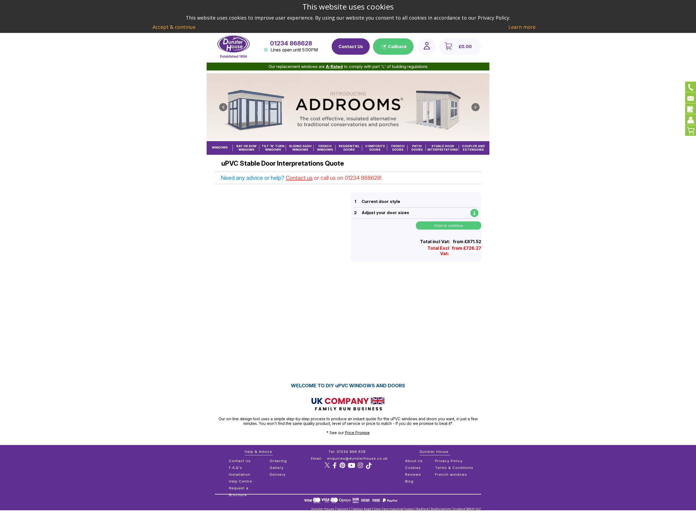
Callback (397, 46)
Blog (409, 481)
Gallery (277, 467)
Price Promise (357, 432)
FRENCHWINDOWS (325, 148)
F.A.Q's (235, 467)
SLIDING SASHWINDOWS (300, 148)
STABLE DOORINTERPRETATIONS (442, 148)
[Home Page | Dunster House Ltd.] (233, 56)
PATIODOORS (417, 148)
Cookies (413, 467)
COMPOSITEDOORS (375, 148)
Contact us (299, 178)
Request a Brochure (238, 491)
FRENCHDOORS (397, 148)
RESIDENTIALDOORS (349, 148)
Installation (239, 474)
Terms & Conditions (454, 467)
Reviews (413, 474)
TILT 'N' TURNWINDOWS (273, 148)
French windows (451, 474)
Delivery (277, 474)
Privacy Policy (448, 461)
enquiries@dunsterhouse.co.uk (357, 458)
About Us (414, 461)
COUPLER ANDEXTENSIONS (473, 148)
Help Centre (240, 481)
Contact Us (350, 46)
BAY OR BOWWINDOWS (246, 148)
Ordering (278, 461)
